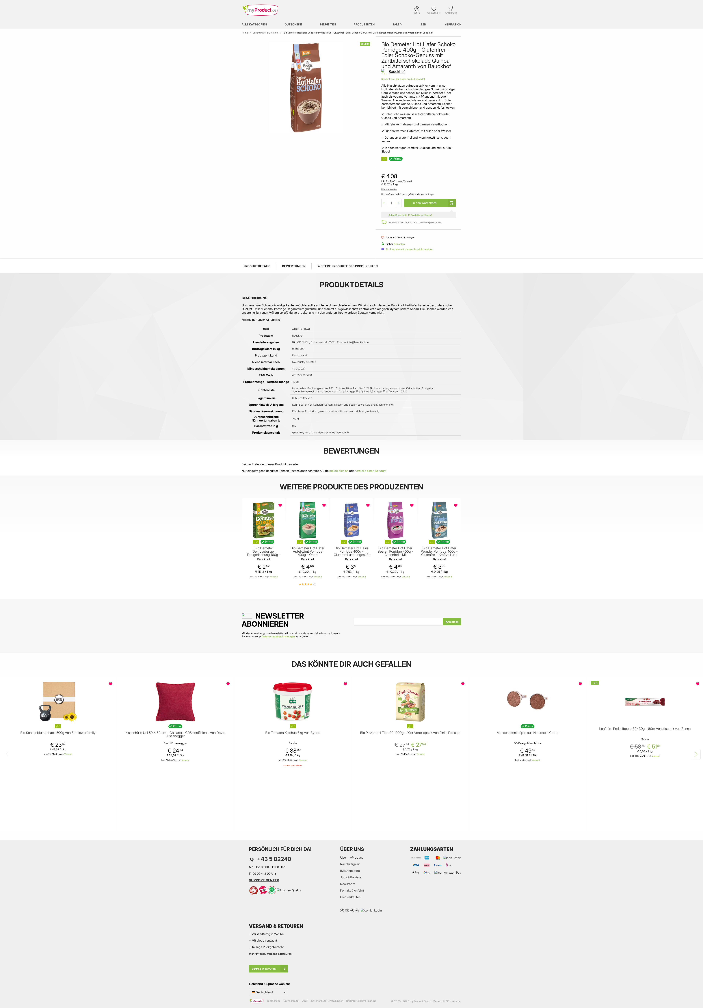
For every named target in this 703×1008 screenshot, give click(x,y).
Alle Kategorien (254, 24)
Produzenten (364, 24)
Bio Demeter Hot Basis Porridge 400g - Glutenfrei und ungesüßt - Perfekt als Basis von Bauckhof (351, 555)
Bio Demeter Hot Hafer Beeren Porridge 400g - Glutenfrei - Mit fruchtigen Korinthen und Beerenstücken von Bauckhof (395, 556)
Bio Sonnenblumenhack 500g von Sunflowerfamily (58, 732)
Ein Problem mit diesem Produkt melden (409, 249)
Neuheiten (328, 24)
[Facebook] (342, 910)
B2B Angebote (350, 871)
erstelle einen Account (371, 471)
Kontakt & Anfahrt (352, 890)
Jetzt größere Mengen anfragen (418, 194)
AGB (305, 1000)
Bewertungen (294, 266)
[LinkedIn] (371, 910)
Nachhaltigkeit (350, 864)
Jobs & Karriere (350, 877)
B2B (423, 24)
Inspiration (452, 24)
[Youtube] (357, 910)
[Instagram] (347, 910)
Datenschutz (291, 1000)
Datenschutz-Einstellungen (327, 1000)
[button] (384, 203)
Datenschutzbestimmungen (278, 636)
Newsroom (347, 884)
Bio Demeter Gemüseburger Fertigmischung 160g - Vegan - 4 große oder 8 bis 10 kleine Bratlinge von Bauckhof (263, 556)
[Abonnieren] (452, 621)
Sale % (397, 24)
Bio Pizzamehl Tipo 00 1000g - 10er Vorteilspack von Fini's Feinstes (410, 732)
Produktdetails (256, 266)
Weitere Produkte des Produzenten (347, 266)
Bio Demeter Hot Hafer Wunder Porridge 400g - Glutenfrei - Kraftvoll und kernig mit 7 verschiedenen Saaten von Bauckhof (439, 556)
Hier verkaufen (389, 189)
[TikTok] (352, 910)
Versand (407, 181)
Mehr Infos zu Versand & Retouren (270, 953)
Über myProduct (351, 857)
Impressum (273, 1000)
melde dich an (338, 471)
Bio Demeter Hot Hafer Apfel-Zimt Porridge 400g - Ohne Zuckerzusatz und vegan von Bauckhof (307, 555)
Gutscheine (293, 24)
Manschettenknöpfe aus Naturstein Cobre (527, 732)
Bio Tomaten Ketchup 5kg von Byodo (292, 732)
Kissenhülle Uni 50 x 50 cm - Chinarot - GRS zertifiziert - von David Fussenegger (175, 734)
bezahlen (399, 244)
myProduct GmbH (420, 1001)
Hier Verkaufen (350, 897)
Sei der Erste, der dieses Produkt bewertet (403, 79)
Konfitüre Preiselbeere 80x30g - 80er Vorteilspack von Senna (645, 728)
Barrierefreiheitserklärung (361, 1000)
